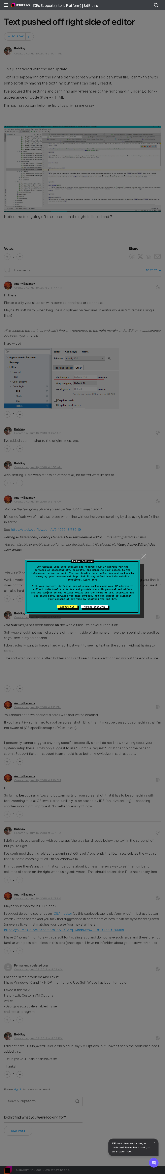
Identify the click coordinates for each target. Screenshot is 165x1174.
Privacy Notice (73, 592)
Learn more (90, 579)
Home (20, 5)
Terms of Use (104, 592)
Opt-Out (111, 599)
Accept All (67, 606)
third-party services (54, 595)
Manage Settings (94, 606)
